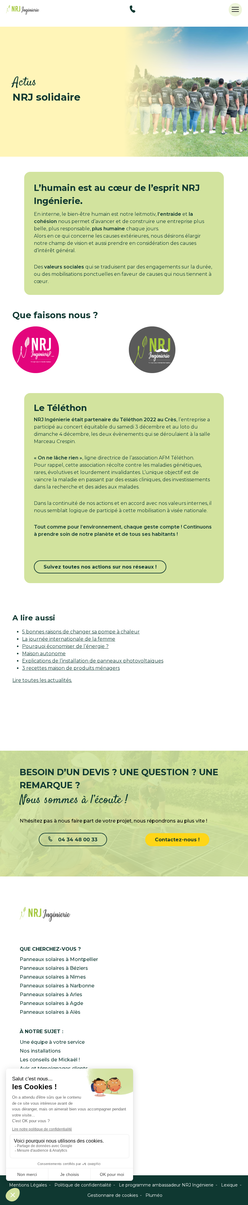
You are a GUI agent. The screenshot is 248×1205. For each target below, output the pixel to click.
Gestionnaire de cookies (112, 1195)
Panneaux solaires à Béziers (54, 968)
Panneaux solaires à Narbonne (57, 986)
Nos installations (40, 1051)
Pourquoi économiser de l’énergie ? (65, 646)
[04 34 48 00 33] (132, 10)
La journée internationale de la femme (68, 639)
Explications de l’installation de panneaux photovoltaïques (92, 661)
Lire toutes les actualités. (42, 680)
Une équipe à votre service (52, 1042)
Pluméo (153, 1195)
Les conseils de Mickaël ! (50, 1060)
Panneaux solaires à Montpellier (59, 959)
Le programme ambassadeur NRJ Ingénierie (166, 1185)
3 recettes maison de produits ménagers (71, 668)
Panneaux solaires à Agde (51, 1003)
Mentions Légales (28, 1185)
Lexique (229, 1185)
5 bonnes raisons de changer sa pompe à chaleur (81, 632)
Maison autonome (44, 653)
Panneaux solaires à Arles (51, 994)
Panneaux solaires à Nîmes (53, 977)
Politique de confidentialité (82, 1185)
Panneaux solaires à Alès (50, 1012)
